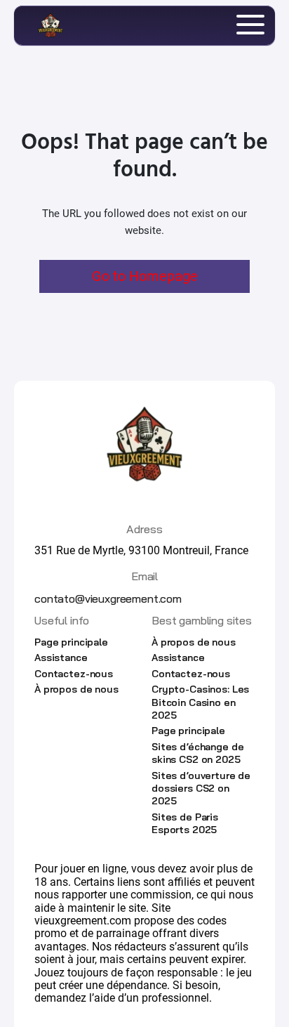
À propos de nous (76, 689)
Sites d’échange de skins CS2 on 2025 (197, 753)
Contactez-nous (73, 673)
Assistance (61, 657)
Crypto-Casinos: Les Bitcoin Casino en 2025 (200, 702)
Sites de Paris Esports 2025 (185, 823)
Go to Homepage (145, 276)
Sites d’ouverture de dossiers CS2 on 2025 (201, 788)
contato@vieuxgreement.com (108, 598)
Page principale (71, 642)
